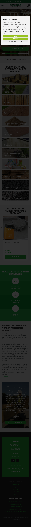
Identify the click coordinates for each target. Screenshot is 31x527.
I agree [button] (15, 36)
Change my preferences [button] (15, 41)
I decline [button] (15, 38)
